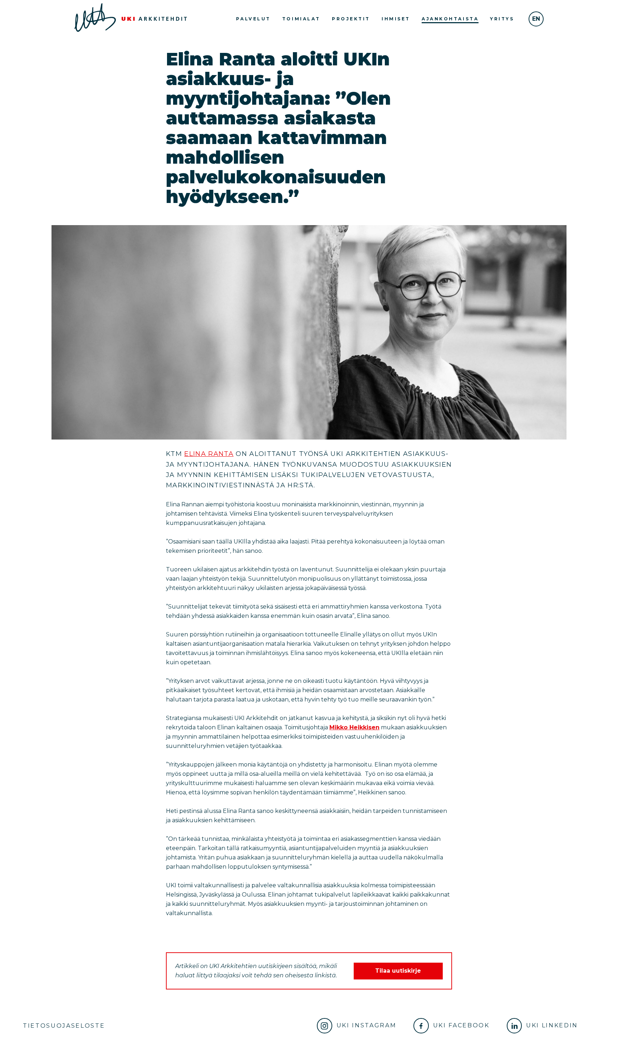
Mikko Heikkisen (354, 727)
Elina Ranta (209, 454)
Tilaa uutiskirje (398, 970)
